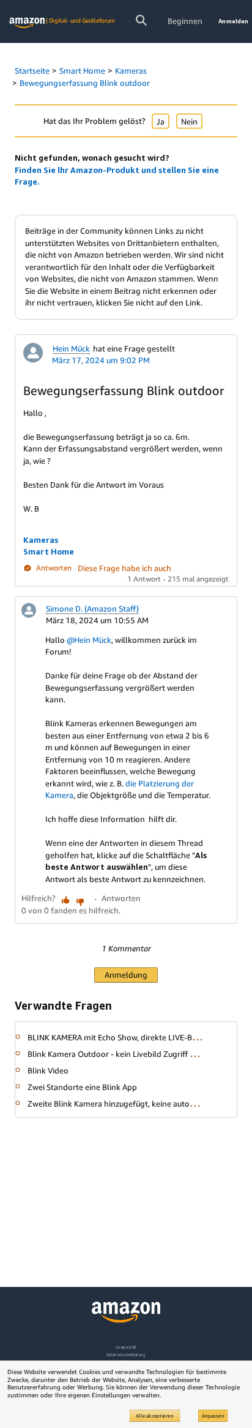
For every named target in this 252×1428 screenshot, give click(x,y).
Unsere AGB (126, 1347)
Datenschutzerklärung (125, 1355)
